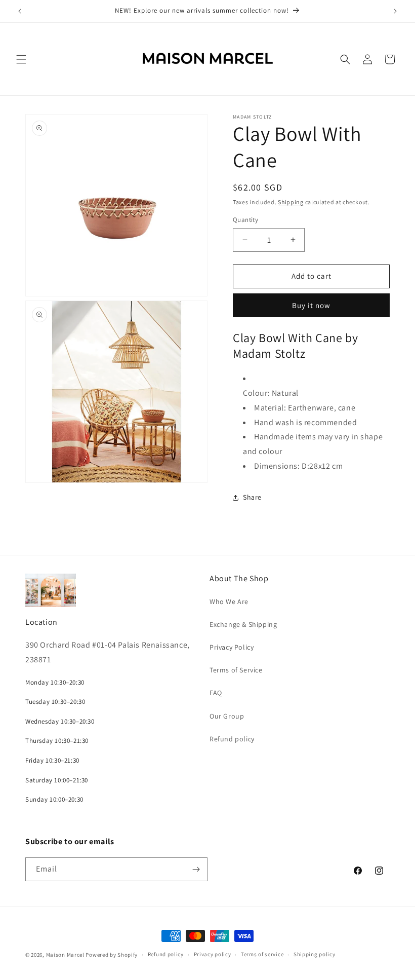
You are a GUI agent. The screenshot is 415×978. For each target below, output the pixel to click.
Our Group (227, 716)
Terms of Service (236, 669)
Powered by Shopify (112, 954)
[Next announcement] (395, 11)
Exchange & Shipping (243, 624)
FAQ (216, 692)
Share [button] (252, 497)
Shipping (291, 202)
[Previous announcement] (20, 11)
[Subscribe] (196, 869)
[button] (21, 59)
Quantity (245, 219)
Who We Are (229, 601)
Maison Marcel (65, 954)
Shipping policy (315, 954)
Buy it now (311, 305)
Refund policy (232, 738)
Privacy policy (212, 954)
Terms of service (262, 954)
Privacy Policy (232, 647)
